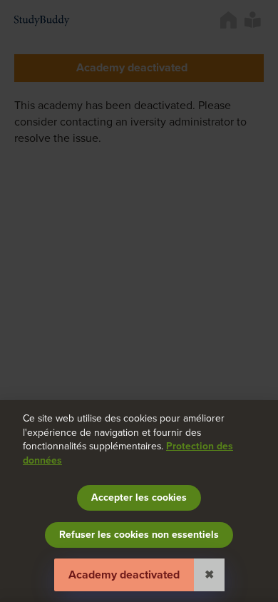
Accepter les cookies (139, 497)
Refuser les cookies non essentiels (139, 535)
